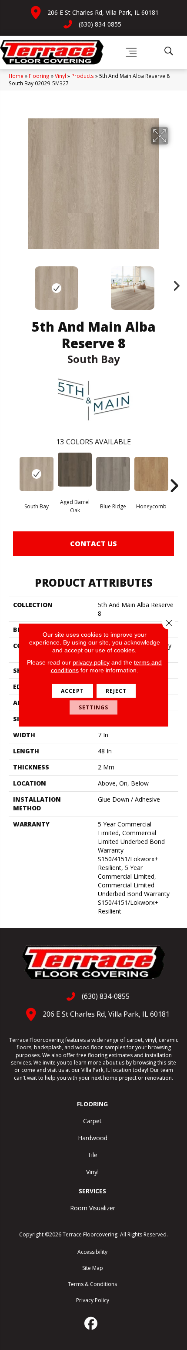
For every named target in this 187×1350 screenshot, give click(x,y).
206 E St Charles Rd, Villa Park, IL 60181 (103, 12)
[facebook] (91, 1323)
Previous (13, 283)
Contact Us (93, 543)
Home (16, 75)
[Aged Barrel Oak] (75, 469)
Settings (93, 707)
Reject (116, 691)
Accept (72, 691)
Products (82, 75)
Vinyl (60, 75)
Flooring (39, 75)
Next (174, 283)
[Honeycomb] (151, 474)
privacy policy (91, 662)
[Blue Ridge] (113, 474)
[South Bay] (36, 474)
